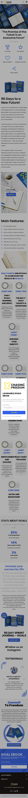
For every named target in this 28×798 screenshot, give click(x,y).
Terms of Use (18, 416)
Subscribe (14, 412)
